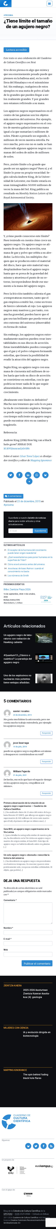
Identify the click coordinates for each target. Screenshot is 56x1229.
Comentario (10, 900)
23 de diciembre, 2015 (22, 715)
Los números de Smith (18, 575)
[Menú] (49, 3)
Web (6, 950)
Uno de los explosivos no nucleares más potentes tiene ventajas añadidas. (17, 679)
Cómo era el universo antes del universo (26, 564)
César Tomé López (30, 456)
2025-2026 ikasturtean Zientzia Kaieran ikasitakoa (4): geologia (36, 994)
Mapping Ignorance (41, 460)
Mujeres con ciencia (16, 1027)
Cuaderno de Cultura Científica (25, 1218)
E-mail (7, 939)
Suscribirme (40, 531)
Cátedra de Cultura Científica (26, 1211)
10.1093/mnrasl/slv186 (17, 448)
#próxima (8, 15)
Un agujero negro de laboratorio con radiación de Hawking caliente (18, 639)
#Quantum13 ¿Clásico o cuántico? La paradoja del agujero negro (18, 659)
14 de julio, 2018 (20, 747)
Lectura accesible (16, 49)
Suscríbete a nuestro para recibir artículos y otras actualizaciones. (27, 521)
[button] (11, 475)
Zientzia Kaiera (13, 985)
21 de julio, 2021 (20, 775)
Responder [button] (46, 733)
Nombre (8, 928)
